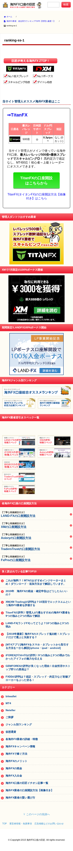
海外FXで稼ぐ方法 (16, 753)
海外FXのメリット (16, 760)
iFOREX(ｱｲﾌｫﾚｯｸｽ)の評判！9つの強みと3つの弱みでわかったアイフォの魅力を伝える (38, 657)
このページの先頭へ (38, 814)
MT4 (8, 703)
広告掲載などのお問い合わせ (49, 823)
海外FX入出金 (14, 775)
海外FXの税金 (14, 768)
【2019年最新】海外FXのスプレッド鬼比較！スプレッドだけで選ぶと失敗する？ (38, 635)
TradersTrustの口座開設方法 (20, 547)
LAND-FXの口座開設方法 (18, 514)
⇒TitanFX (17, 114)
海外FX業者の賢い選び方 (20, 797)
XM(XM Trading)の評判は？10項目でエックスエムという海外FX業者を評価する (38, 603)
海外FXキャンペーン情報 (20, 746)
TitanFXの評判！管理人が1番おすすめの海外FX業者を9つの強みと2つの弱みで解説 (38, 614)
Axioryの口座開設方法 (16, 536)
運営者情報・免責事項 (20, 823)
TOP (4, 823)
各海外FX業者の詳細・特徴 (22, 739)
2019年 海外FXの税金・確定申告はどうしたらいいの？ (36, 593)
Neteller (10, 710)
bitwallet (11, 696)
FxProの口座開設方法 (16, 558)
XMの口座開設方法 (13, 525)
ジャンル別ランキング (19, 724)
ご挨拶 (9, 717)
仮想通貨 (11, 731)
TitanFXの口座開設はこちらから (36, 180)
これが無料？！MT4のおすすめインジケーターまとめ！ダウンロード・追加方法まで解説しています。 (36, 582)
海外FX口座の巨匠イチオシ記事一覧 (27, 782)
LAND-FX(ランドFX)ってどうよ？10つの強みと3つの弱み (37, 625)
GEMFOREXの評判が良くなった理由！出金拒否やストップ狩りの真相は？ (38, 667)
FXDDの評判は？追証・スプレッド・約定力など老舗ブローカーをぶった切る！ (38, 678)
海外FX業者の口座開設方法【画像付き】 (30, 790)
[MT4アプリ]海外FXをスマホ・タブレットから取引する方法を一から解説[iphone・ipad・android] (37, 646)
